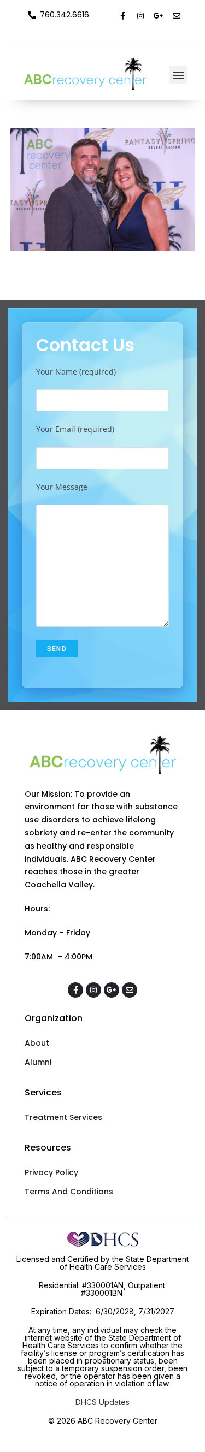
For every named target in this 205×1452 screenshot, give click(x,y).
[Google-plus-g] (158, 15)
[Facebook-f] (122, 15)
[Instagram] (140, 15)
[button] (178, 75)
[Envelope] (176, 15)
